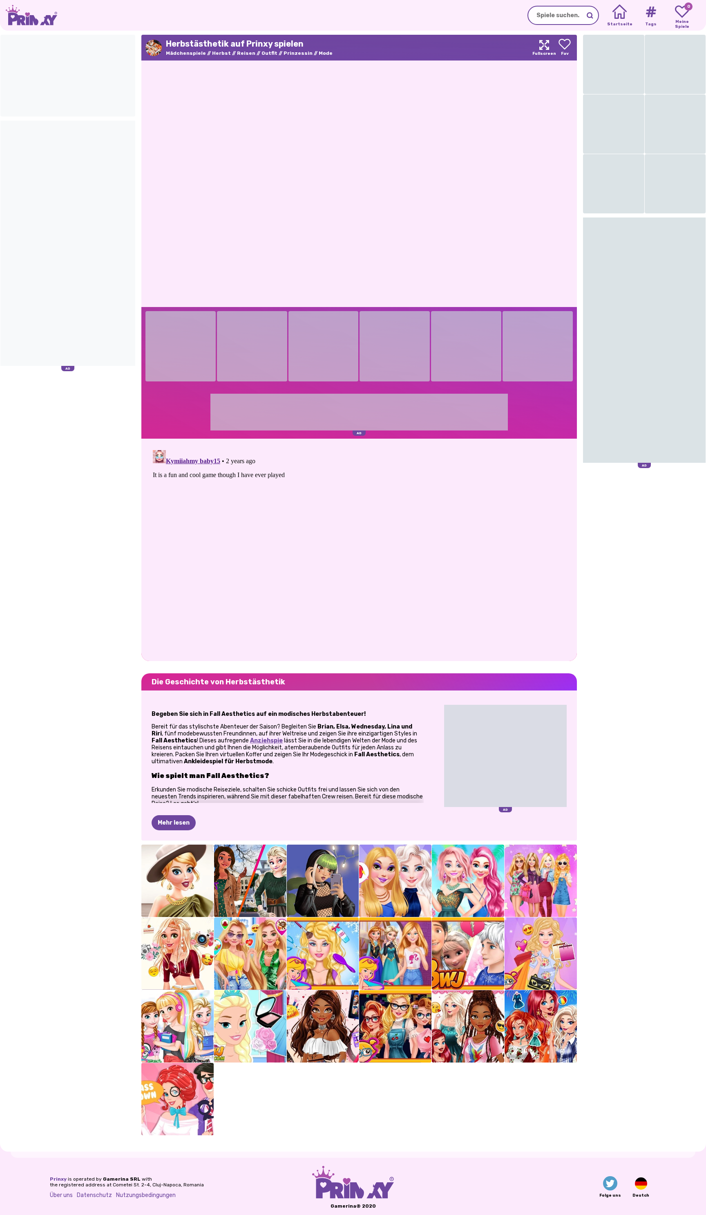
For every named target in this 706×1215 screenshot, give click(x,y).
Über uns (61, 1195)
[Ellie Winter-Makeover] (323, 953)
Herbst (221, 53)
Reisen (246, 53)
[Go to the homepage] (28, 15)
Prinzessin (298, 53)
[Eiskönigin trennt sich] (468, 953)
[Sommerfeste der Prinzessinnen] (541, 1026)
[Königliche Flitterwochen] (468, 881)
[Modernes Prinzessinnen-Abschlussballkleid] (250, 1026)
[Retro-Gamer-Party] (395, 1026)
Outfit (269, 53)
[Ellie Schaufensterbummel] (541, 953)
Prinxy (58, 1179)
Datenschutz (94, 1195)
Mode (326, 53)
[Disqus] (359, 549)
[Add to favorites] (565, 47)
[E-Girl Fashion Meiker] (323, 881)
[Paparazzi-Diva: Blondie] (177, 953)
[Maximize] (544, 47)
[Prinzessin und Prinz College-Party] (177, 1099)
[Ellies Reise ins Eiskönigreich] (395, 953)
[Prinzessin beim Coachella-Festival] (323, 1026)
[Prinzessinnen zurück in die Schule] (177, 1026)
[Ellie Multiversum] (541, 881)
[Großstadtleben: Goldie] (250, 953)
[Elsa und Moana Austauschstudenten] (250, 881)
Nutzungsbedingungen (146, 1195)
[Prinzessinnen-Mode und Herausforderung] (468, 1026)
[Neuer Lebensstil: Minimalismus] (177, 881)
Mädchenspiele (186, 53)
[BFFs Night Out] (395, 881)
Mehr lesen (174, 822)
